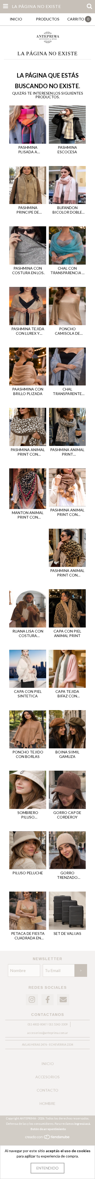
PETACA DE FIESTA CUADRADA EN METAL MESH (28, 935)
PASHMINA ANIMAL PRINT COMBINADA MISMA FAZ (67, 451)
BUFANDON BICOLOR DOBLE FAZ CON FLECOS (67, 209)
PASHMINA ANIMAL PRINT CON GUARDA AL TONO (28, 451)
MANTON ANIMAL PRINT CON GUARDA (28, 514)
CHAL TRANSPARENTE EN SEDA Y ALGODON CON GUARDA (67, 391)
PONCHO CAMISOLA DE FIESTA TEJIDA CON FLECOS (67, 331)
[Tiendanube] (48, 1138)
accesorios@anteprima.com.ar (47, 1032)
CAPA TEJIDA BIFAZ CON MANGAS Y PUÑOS (67, 693)
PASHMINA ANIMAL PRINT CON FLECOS (67, 572)
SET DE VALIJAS (67, 933)
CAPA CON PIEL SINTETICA (28, 693)
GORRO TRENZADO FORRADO (67, 875)
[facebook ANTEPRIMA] (47, 1000)
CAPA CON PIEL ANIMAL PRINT (67, 633)
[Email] (63, 1000)
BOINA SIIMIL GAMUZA (67, 754)
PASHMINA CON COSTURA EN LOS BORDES (28, 270)
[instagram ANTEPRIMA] (32, 1000)
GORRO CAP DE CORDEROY (67, 814)
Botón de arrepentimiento (48, 1129)
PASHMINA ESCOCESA (67, 149)
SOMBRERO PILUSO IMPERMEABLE (28, 814)
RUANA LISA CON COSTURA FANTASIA (27, 633)
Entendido (47, 1168)
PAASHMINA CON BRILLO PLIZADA (27, 391)
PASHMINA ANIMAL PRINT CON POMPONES (67, 512)
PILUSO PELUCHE (27, 873)
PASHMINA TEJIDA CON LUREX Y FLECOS (27, 331)
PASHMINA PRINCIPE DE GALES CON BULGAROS (27, 209)
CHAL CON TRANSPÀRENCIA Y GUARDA (67, 270)
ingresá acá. (82, 1123)
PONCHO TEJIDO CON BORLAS (27, 754)
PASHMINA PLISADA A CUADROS (27, 149)
